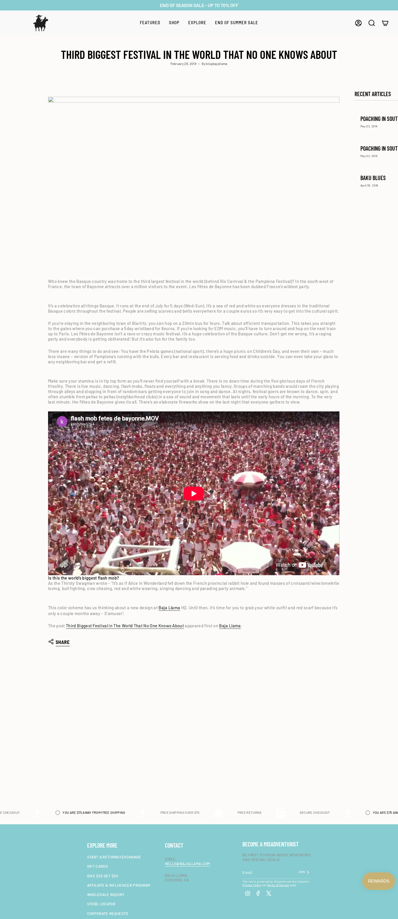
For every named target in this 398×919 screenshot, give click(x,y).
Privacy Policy (251, 885)
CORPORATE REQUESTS (107, 913)
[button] (150, 23)
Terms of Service (278, 885)
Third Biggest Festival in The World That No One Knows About (125, 625)
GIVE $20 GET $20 (102, 876)
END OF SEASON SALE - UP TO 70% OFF (199, 5)
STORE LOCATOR (101, 904)
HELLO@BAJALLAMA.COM (187, 863)
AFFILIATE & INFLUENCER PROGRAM (118, 885)
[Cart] (385, 23)
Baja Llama (169, 607)
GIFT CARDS (97, 866)
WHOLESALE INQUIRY (106, 894)
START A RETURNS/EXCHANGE (114, 857)
